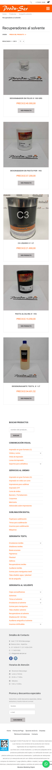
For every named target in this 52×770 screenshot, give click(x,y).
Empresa (42, 731)
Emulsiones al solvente (17, 603)
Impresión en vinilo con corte (19, 481)
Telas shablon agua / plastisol (20, 575)
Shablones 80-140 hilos (17, 617)
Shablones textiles (16, 547)
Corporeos (13, 499)
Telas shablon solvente (17, 610)
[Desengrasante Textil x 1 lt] (26, 360)
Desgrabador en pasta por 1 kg (26, 171)
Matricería (13, 502)
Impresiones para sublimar (19, 484)
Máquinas (13, 530)
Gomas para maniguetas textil (20, 572)
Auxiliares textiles (15, 568)
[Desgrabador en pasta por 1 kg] (26, 144)
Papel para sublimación (18, 519)
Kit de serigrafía (15, 579)
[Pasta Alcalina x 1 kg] (26, 287)
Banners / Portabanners (18, 495)
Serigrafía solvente (25, 14)
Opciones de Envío (31, 731)
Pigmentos (13, 554)
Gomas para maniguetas (18, 606)
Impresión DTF (14, 488)
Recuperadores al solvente (19, 613)
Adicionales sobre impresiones (20, 506)
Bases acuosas (14, 550)
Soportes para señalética (18, 464)
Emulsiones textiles (16, 543)
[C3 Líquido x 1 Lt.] (26, 217)
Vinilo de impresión (16, 457)
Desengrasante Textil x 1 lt (26, 386)
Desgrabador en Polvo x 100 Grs (26, 98)
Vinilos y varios (14, 453)
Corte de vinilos (14, 491)
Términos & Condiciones (22, 734)
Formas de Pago (18, 731)
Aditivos (12, 561)
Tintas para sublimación (18, 523)
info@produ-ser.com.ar (18, 653)
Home (4, 14)
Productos (12, 14)
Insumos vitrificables (17, 624)
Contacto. (35, 734)
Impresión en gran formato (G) (20, 477)
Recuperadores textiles (17, 564)
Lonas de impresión (16, 460)
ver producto (26, 110)
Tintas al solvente (15, 599)
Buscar (16, 435)
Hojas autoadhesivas (17, 592)
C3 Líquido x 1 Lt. (26, 243)
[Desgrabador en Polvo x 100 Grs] (26, 72)
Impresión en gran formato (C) (20, 450)
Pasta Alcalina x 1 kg (26, 314)
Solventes (12, 596)
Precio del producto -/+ (17, 34)
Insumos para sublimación (19, 526)
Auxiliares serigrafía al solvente (20, 621)
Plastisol (12, 557)
